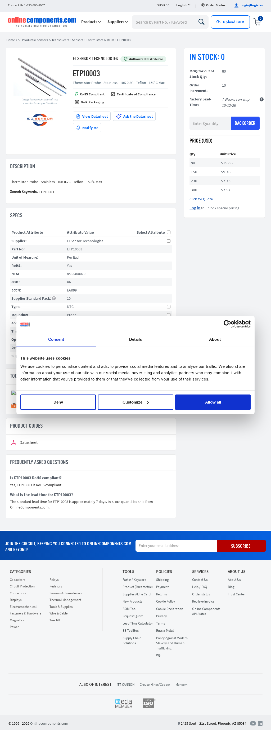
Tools (128, 571)
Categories (20, 571)
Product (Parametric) (138, 587)
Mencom (181, 684)
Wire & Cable (58, 613)
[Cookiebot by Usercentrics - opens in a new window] (227, 324)
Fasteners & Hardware (25, 613)
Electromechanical (23, 606)
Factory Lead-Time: (200, 102)
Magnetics (17, 620)
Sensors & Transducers (65, 593)
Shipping (162, 579)
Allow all (213, 402)
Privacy (161, 616)
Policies (164, 571)
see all (54, 620)
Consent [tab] (56, 339)
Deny (58, 402)
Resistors (55, 586)
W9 (158, 655)
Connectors (18, 593)
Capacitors (17, 579)
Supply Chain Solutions (132, 640)
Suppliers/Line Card (137, 594)
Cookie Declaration (169, 609)
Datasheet (29, 442)
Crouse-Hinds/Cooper (155, 684)
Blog (231, 587)
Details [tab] (135, 339)
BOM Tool (129, 609)
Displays (15, 600)
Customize (132, 402)
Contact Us (199, 579)
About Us (236, 571)
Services (200, 571)
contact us (26, 5)
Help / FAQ (199, 587)
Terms (160, 623)
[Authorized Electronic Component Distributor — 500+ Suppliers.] (42, 22)
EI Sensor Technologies (95, 58)
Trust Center (236, 594)
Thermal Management (65, 600)
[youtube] (254, 723)
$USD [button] (161, 5)
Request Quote (133, 616)
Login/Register (251, 5)
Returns (161, 594)
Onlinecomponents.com (49, 723)
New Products (132, 601)
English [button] (181, 5)
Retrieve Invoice (203, 601)
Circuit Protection (22, 586)
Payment (162, 587)
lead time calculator (138, 623)
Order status (215, 5)
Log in (194, 207)
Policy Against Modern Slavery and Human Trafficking (172, 643)
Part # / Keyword (134, 579)
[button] (91, 21)
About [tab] (215, 339)
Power (14, 627)
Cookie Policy (165, 601)
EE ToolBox (131, 630)
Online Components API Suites (206, 611)
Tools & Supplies (61, 606)
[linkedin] (260, 723)
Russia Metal (165, 630)
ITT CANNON (125, 684)
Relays (53, 579)
